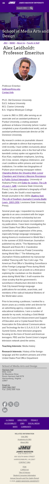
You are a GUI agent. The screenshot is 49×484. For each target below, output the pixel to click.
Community (26, 427)
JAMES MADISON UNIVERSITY (27, 481)
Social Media (34, 423)
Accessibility (10, 423)
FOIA (24, 467)
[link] (4, 406)
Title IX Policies (24, 473)
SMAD (12, 43)
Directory (22, 420)
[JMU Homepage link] (24, 454)
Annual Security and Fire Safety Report (24, 478)
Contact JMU (24, 462)
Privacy (34, 420)
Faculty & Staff (33, 43)
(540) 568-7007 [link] (9, 387)
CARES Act (24, 470)
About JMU (24, 442)
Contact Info (8, 92)
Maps (15, 427)
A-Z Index (10, 420)
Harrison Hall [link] (7, 370)
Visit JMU (24, 437)
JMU (5, 43)
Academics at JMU (24, 439)
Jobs (22, 423)
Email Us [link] (6, 385)
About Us (21, 43)
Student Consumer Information (24, 475)
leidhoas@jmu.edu (11, 89)
